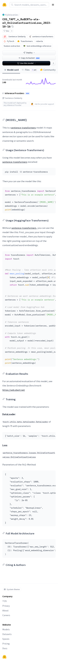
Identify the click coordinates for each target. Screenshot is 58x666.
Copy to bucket (30, 58)
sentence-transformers (23, 127)
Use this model (26, 63)
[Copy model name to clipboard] (12, 26)
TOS (4, 601)
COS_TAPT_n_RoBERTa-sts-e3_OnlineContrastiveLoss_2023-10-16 (26, 23)
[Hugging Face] (4, 657)
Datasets (7, 634)
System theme (13, 589)
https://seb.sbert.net (13, 390)
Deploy (29, 52)
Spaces (5, 638)
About (5, 610)
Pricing (6, 643)
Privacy (6, 605)
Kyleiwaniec (11, 14)
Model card (13, 69)
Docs (4, 648)
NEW (27, 93)
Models (6, 629)
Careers (6, 615)
